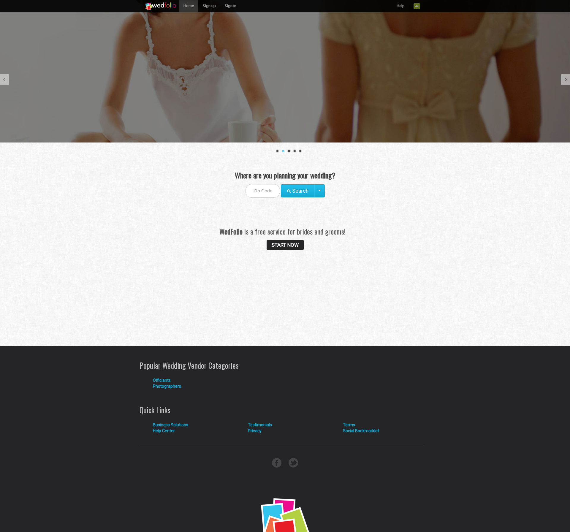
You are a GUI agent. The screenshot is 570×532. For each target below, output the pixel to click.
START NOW (285, 245)
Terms (349, 424)
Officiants (162, 380)
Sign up (209, 6)
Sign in (230, 6)
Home (188, 6)
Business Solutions (170, 424)
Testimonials (260, 424)
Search (299, 191)
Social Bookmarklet (361, 430)
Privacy (255, 430)
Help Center (164, 430)
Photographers (167, 386)
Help (401, 6)
